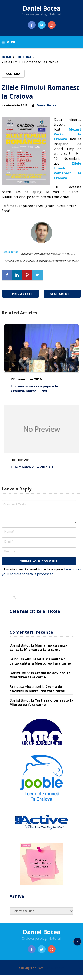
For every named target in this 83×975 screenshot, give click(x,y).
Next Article (61, 294)
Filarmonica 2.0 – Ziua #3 (32, 467)
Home (7, 57)
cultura (23, 57)
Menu (11, 42)
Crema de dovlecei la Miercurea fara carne (40, 675)
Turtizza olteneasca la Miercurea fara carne (41, 702)
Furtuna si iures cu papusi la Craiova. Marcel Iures (34, 388)
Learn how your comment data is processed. (41, 571)
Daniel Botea (41, 8)
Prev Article (22, 294)
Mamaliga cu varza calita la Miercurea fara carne (38, 647)
